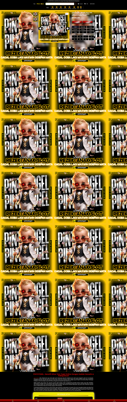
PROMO (89, 401)
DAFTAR (63, 401)
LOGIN (38, 401)
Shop (34, 3)
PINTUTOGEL (36, 377)
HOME (13, 401)
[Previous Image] (40, 28)
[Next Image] (67, 28)
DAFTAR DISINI (77, 22)
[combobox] (60, 4)
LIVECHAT (114, 401)
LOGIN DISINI (87, 22)
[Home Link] (40, 4)
